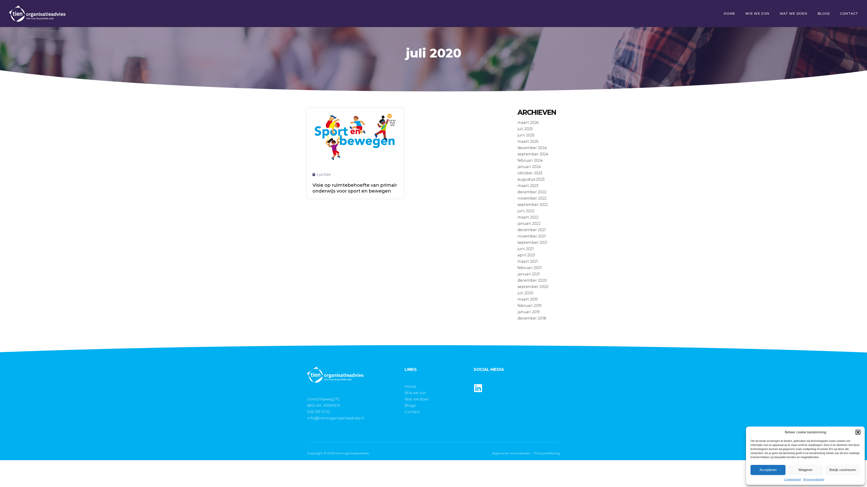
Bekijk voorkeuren (842, 470)
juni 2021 (525, 249)
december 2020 (532, 280)
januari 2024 (529, 167)
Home (729, 13)
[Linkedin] (478, 388)
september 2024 (532, 154)
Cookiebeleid (792, 479)
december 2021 (531, 230)
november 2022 (532, 198)
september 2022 (532, 204)
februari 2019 (529, 305)
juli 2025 (525, 129)
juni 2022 (525, 211)
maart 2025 (527, 141)
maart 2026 (527, 122)
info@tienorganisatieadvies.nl (335, 418)
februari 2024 (530, 160)
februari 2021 (529, 268)
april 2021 (526, 255)
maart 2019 (527, 299)
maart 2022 (527, 217)
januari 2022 (529, 223)
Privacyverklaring (813, 479)
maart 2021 (527, 261)
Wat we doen (793, 13)
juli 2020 (525, 293)
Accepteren (768, 470)
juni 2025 (525, 135)
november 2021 (531, 236)
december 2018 (531, 318)
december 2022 (531, 192)
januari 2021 (528, 274)
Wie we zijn (757, 13)
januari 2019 (528, 312)
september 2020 (532, 287)
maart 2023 (527, 186)
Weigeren (805, 470)
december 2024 (532, 148)
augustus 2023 (531, 179)
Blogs (824, 13)
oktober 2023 (529, 173)
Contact (849, 13)
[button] (858, 432)
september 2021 (532, 242)
